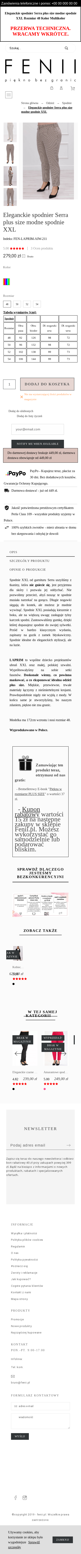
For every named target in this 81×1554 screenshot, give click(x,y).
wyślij (20, 1436)
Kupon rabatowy (27, 811)
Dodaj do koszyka (47, 384)
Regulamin (18, 1246)
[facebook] (15, 1497)
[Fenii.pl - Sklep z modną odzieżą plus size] (40, 70)
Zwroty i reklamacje (24, 1272)
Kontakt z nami (21, 1292)
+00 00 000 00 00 (64, 3)
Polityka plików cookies (27, 1239)
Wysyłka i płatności (24, 1233)
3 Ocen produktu (42, 248)
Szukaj (70, 48)
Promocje (17, 1319)
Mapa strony (19, 1299)
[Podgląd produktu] (22, 953)
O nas (15, 1252)
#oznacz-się (19, 1266)
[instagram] (24, 1497)
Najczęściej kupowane (26, 1332)
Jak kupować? (21, 1279)
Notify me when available (38, 443)
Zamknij (62, 1539)
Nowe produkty (21, 1326)
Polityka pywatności (24, 1259)
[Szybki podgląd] (19, 1048)
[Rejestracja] (52, 88)
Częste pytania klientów (27, 1285)
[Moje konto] (62, 88)
